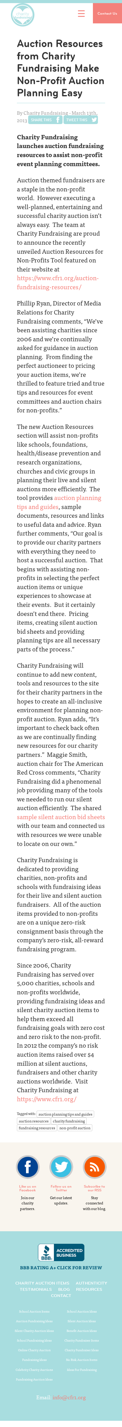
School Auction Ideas (82, 1311)
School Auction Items (34, 1311)
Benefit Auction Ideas (82, 1330)
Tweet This (76, 120)
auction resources (33, 1121)
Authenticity (91, 1283)
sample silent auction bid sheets (61, 816)
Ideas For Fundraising (82, 1369)
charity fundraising (69, 1121)
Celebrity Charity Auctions (34, 1369)
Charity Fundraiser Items (81, 1340)
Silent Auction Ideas (82, 1321)
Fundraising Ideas (34, 1359)
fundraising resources (37, 1128)
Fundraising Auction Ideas (34, 1379)
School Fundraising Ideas (34, 1340)
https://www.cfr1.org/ (46, 1098)
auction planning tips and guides (59, 502)
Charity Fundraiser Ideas (82, 1350)
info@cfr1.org (69, 1397)
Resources (89, 1289)
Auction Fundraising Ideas (34, 1321)
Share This (41, 120)
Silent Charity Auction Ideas (34, 1330)
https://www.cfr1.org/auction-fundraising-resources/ (58, 282)
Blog (64, 1289)
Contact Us (107, 13)
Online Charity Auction (34, 1350)
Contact (61, 1295)
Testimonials (36, 1289)
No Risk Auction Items (81, 1359)
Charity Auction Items (42, 1283)
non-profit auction (74, 1128)
